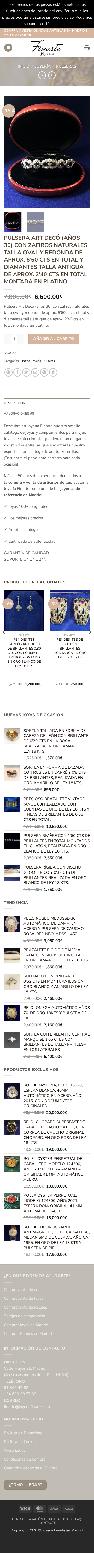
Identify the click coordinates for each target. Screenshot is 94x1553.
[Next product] (42, 75)
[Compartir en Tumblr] (53, 372)
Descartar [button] (62, 23)
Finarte (25, 361)
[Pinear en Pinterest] (44, 372)
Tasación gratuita (43, 1519)
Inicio (24, 66)
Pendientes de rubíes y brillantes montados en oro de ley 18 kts (70, 648)
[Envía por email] (35, 372)
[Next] (81, 152)
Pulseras (66, 66)
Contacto (47, 1523)
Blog (67, 1519)
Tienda (17, 1519)
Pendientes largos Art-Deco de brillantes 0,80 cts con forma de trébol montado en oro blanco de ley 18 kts (24, 652)
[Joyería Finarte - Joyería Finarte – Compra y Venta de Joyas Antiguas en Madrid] (47, 47)
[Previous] (12, 152)
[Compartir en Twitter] (26, 372)
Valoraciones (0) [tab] (19, 413)
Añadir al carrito (53, 338)
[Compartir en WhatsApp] (8, 372)
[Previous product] (52, 75)
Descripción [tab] (15, 403)
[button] (8, 48)
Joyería (43, 66)
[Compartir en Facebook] (17, 372)
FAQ (78, 1519)
